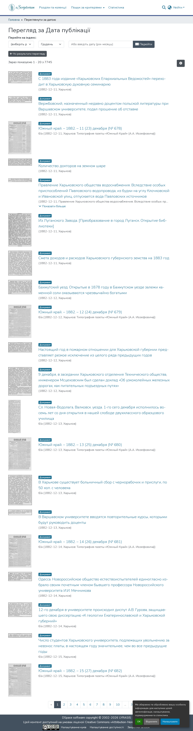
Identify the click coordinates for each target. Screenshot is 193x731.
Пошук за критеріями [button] (86, 7)
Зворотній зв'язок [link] (138, 727)
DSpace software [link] (73, 718)
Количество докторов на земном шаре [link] (72, 165)
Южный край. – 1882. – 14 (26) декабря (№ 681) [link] (80, 541)
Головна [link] (14, 20)
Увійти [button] (178, 7)
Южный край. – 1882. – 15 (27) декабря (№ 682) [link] (80, 670)
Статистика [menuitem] (116, 7)
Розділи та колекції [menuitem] (53, 7)
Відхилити (151, 721)
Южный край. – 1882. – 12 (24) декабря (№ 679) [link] (80, 312)
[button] (21, 7)
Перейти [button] (145, 44)
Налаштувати (170, 721)
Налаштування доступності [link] (107, 727)
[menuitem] (87, 7)
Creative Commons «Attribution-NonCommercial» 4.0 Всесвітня (127, 722)
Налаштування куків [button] (73, 727)
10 (118, 705)
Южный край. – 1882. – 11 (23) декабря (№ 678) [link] (80, 128)
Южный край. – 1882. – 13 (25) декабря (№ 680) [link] (80, 444)
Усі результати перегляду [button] (28, 54)
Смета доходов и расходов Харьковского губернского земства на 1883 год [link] (103, 258)
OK (139, 721)
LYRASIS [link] (125, 718)
